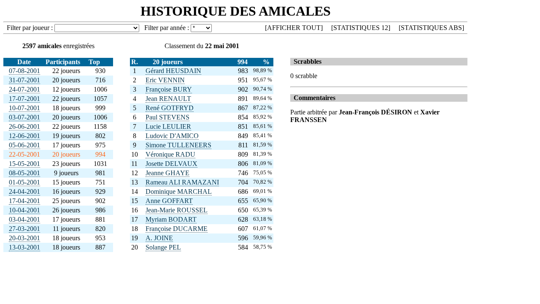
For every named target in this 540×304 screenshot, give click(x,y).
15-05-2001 (24, 163)
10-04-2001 (24, 210)
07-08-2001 (24, 70)
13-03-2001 (24, 247)
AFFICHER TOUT (294, 27)
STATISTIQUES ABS (431, 27)
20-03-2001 (24, 238)
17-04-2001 (24, 200)
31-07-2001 (24, 80)
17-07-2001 (24, 98)
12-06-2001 (24, 135)
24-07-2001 (24, 89)
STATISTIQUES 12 (360, 27)
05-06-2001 (24, 145)
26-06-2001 (24, 126)
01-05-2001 (24, 182)
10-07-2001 (24, 107)
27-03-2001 (24, 228)
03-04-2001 (24, 219)
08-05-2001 (24, 172)
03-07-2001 (24, 117)
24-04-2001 (24, 191)
